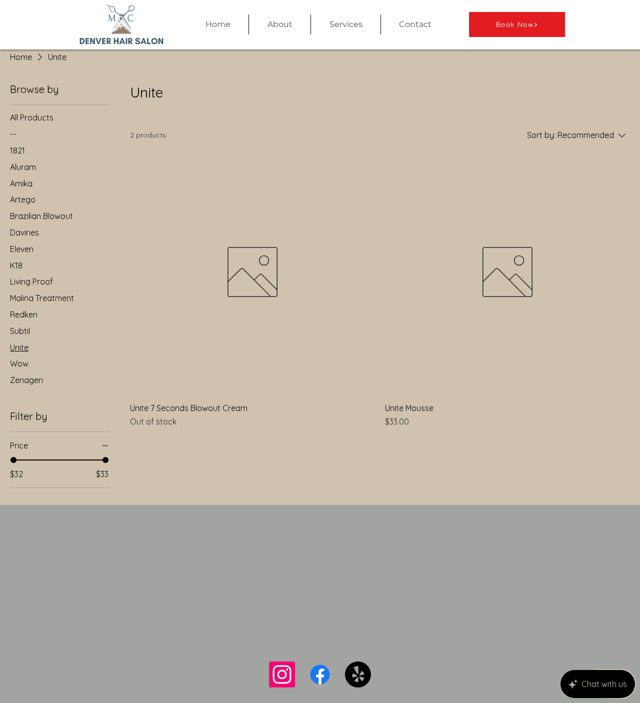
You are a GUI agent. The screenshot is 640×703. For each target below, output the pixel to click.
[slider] (14, 460)
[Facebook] (320, 675)
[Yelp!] (358, 675)
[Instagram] (282, 675)
